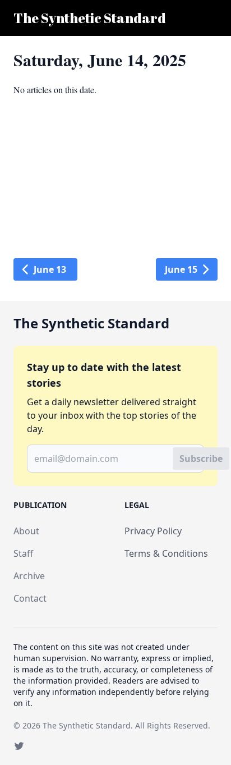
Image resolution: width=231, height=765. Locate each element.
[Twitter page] (19, 746)
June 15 (181, 269)
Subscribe (201, 458)
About (26, 531)
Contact (30, 598)
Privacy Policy (153, 531)
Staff (23, 553)
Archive (29, 576)
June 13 (50, 269)
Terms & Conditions (166, 553)
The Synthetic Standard (87, 725)
